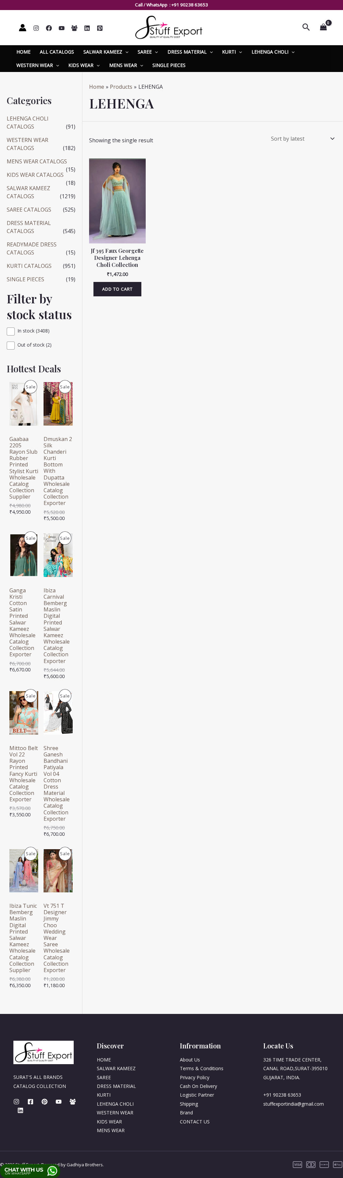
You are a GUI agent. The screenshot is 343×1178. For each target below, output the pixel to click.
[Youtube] (59, 1102)
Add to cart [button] (117, 289)
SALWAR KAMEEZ (102, 52)
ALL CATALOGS (57, 52)
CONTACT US (195, 1121)
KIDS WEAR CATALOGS (35, 174)
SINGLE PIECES (169, 65)
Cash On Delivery (198, 1086)
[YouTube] (62, 28)
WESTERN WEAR (34, 65)
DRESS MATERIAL (187, 52)
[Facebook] (49, 28)
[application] (125, 52)
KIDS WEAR (80, 65)
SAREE (145, 52)
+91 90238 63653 (190, 5)
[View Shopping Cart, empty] (323, 27)
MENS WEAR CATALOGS (37, 161)
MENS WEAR (123, 65)
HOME (23, 52)
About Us (190, 1059)
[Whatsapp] (74, 28)
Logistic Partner (197, 1095)
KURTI (229, 52)
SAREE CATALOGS (29, 209)
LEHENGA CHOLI (270, 52)
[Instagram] (36, 28)
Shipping (189, 1104)
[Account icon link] (22, 27)
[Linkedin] (87, 28)
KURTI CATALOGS (29, 266)
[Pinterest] (100, 28)
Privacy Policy (194, 1077)
